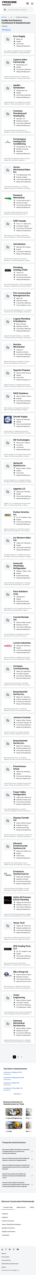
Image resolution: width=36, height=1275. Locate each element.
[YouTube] (18, 1249)
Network (6, 5)
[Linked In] (2, 1249)
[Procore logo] (9, 2)
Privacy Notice (5, 1257)
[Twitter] (9, 1249)
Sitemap (4, 1267)
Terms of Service (6, 1260)
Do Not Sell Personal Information (10, 1263)
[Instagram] (13, 1249)
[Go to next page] (21, 1056)
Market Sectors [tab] (21, 1207)
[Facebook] (5, 1249)
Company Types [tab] (8, 1207)
